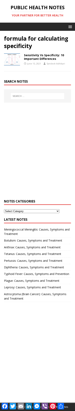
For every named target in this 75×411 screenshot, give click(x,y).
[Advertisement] (37, 153)
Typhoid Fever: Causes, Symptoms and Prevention (36, 274)
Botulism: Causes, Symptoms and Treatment (33, 240)
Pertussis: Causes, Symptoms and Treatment (33, 261)
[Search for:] (37, 96)
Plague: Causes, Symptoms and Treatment (31, 281)
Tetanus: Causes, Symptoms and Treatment (32, 254)
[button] (69, 26)
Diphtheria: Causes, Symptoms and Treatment (34, 267)
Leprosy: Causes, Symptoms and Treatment (32, 287)
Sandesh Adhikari (56, 63)
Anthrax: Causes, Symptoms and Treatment (32, 247)
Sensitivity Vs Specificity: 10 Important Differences (44, 57)
